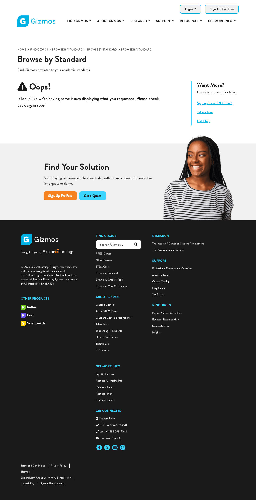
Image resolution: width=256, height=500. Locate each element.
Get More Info (108, 366)
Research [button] (139, 21)
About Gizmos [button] (109, 21)
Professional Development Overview (172, 268)
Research (160, 236)
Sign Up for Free (105, 374)
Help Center (159, 288)
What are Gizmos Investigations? (114, 318)
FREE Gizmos (103, 254)
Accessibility (27, 483)
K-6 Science (102, 350)
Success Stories (160, 326)
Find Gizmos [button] (78, 21)
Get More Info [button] (220, 21)
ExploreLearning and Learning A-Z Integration (46, 478)
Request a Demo (105, 387)
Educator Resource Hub (165, 319)
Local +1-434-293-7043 (113, 431)
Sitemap (25, 472)
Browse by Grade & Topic (109, 280)
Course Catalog (160, 281)
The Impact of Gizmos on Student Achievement (178, 243)
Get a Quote (92, 195)
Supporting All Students (109, 331)
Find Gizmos (106, 236)
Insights (156, 332)
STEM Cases (103, 267)
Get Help (203, 121)
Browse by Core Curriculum (111, 286)
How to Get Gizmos (107, 337)
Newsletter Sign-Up (110, 438)
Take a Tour (205, 112)
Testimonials (102, 344)
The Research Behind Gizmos (168, 250)
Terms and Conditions (33, 466)
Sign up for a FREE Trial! (214, 103)
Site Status (158, 294)
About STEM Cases (106, 311)
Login (189, 9)
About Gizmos (108, 297)
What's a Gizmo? (105, 305)
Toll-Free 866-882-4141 (113, 425)
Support (159, 261)
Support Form (107, 418)
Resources (161, 305)
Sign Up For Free (222, 9)
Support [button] (163, 21)
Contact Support (105, 400)
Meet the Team (160, 275)
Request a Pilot (104, 394)
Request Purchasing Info (109, 381)
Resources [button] (189, 21)
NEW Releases (104, 260)
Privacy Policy (58, 466)
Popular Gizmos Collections (167, 313)
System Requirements (52, 483)
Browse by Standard (107, 273)
